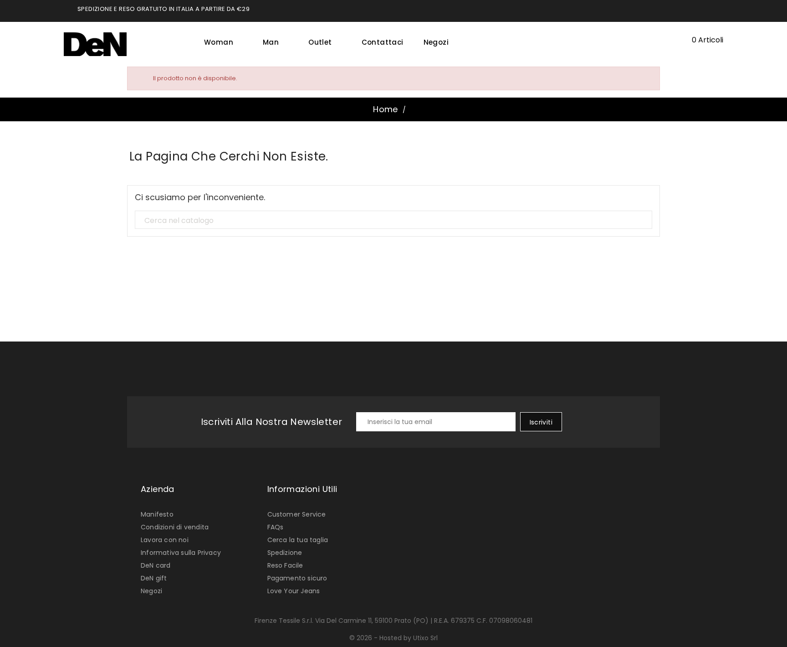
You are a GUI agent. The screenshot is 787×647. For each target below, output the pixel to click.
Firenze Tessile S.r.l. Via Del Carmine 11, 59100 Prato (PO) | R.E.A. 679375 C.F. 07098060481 (393, 620)
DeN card (156, 565)
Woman (222, 42)
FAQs (275, 527)
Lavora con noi (165, 539)
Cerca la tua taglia (297, 539)
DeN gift (154, 578)
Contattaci (383, 42)
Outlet (323, 42)
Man (274, 42)
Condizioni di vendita (175, 527)
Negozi (436, 42)
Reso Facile (285, 565)
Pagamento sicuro (297, 578)
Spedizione (284, 552)
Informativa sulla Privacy (181, 552)
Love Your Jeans (293, 590)
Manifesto (157, 514)
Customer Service (296, 514)
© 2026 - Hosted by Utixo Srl (393, 637)
